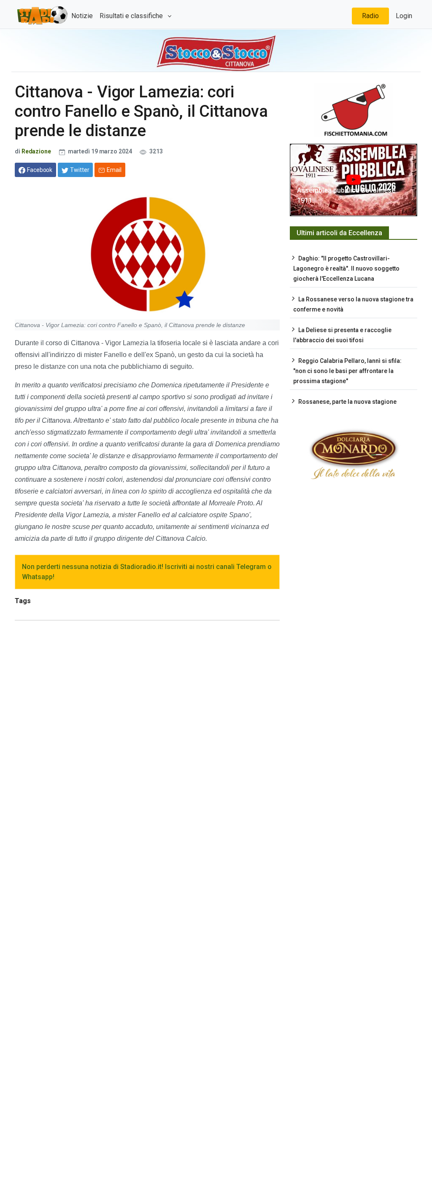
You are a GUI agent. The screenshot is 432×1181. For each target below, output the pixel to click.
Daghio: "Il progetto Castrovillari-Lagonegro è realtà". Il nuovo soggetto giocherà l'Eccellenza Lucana (346, 268)
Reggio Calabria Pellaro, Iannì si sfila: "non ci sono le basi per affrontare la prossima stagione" (347, 370)
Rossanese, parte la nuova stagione (347, 401)
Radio (370, 16)
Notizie (82, 16)
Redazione (36, 151)
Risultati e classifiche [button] (132, 16)
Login (404, 16)
